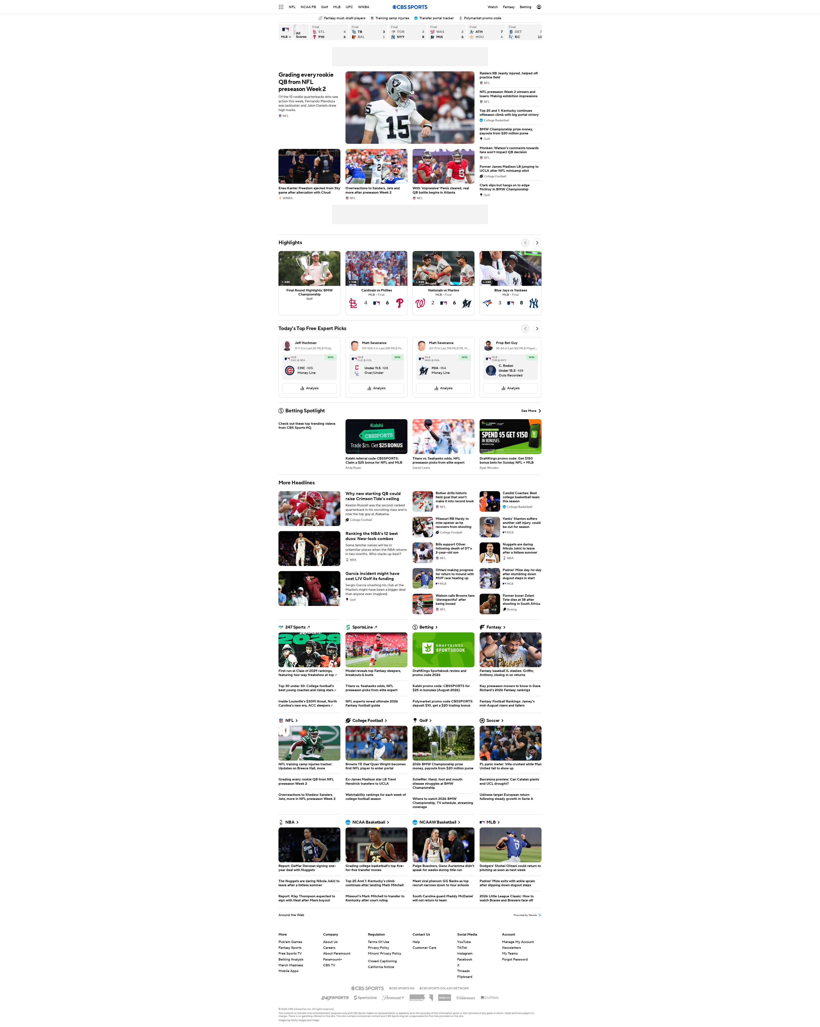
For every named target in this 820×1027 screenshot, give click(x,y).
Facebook (464, 970)
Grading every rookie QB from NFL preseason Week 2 (376, 107)
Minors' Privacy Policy (384, 964)
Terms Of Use (378, 952)
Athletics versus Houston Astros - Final (486, 32)
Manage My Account (518, 952)
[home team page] (290, 367)
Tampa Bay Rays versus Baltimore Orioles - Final (368, 32)
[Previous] (525, 242)
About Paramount (336, 964)
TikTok (462, 958)
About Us (330, 952)
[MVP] (444, 1006)
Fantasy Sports (289, 958)
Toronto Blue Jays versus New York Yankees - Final (407, 32)
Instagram (465, 964)
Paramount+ (332, 970)
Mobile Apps (288, 981)
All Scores (301, 32)
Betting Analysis (290, 970)
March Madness (290, 975)
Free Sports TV (290, 964)
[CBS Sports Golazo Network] (444, 998)
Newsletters (511, 958)
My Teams (510, 964)
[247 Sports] (335, 1007)
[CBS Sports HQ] (401, 998)
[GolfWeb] (490, 1008)
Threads (463, 981)
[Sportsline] (365, 1007)
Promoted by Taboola (525, 925)
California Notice (381, 977)
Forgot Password (515, 970)
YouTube (464, 952)
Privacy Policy (378, 958)
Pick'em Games (290, 952)
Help (416, 952)
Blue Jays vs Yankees (511, 283)
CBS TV (329, 975)
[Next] (537, 242)
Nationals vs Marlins (443, 283)
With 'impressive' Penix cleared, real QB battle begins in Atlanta (443, 174)
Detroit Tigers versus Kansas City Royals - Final (525, 32)
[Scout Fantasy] (466, 1008)
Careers (329, 958)
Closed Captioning (382, 971)
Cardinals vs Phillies (376, 283)
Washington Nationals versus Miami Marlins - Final (447, 32)
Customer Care (424, 958)
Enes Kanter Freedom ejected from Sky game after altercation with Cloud (309, 174)
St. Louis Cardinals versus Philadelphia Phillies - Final (329, 32)
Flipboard (464, 987)
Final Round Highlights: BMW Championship (309, 283)
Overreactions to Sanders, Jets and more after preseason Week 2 (376, 174)
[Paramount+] (393, 1007)
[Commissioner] (421, 1006)
